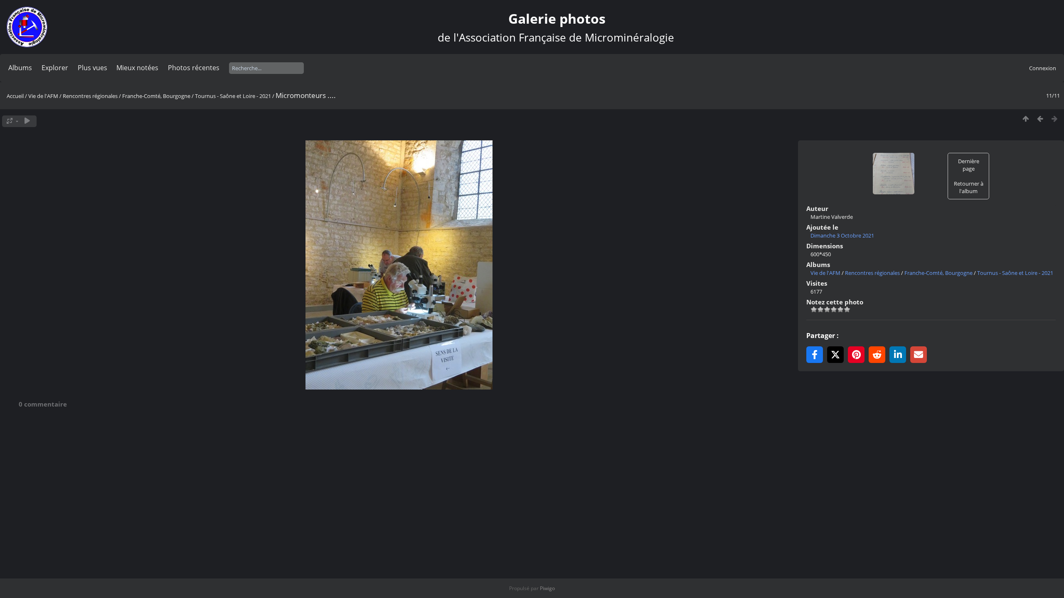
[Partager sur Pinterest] (856, 354)
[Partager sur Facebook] (814, 354)
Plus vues (92, 67)
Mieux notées (137, 67)
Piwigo (547, 588)
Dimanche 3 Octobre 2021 (842, 235)
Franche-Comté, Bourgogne (156, 96)
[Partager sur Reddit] (877, 354)
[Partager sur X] (835, 354)
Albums (20, 67)
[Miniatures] (1025, 119)
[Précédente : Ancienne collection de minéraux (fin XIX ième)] (1040, 119)
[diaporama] (27, 121)
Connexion (1042, 68)
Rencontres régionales (90, 96)
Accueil (15, 96)
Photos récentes (193, 67)
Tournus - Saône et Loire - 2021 (233, 96)
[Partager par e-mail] (918, 354)
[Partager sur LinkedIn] (897, 354)
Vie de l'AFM (43, 96)
